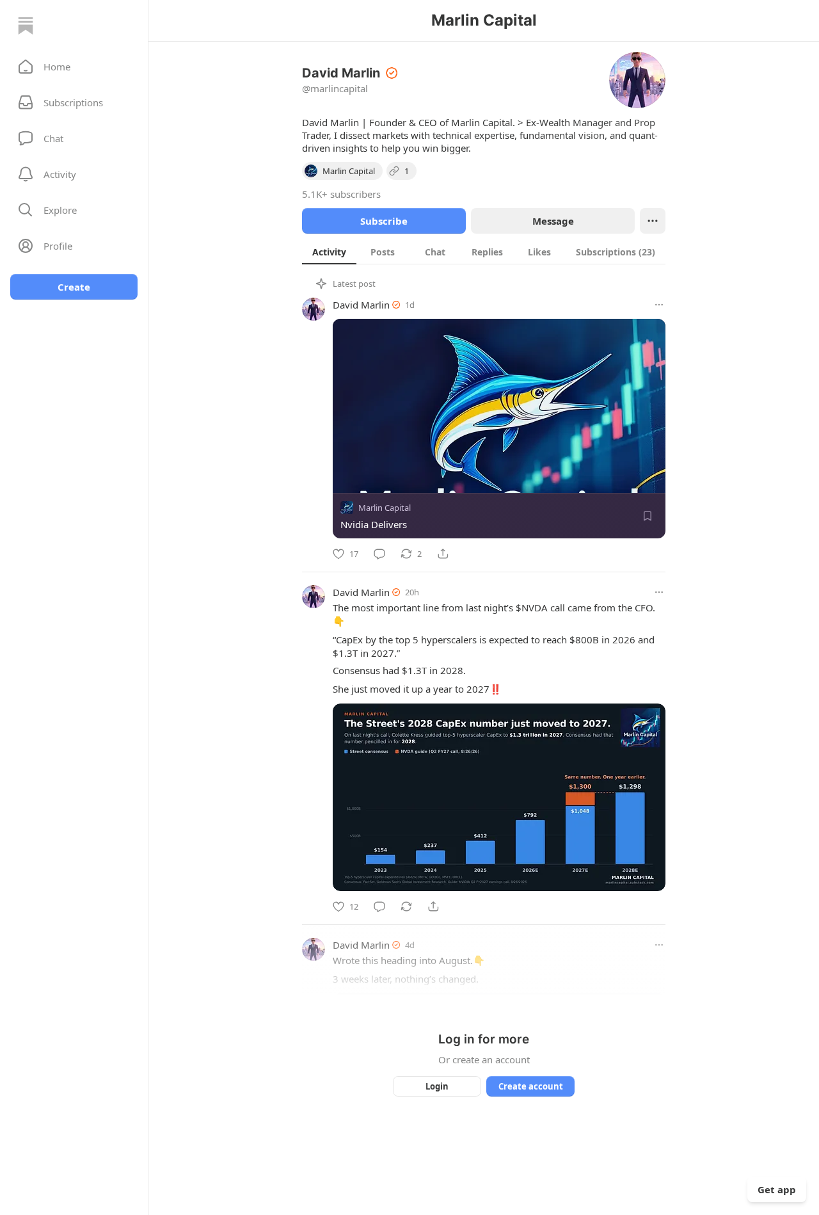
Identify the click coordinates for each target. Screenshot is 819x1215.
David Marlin (361, 304)
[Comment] (379, 553)
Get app (777, 1189)
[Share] (443, 553)
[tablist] (483, 251)
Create (74, 286)
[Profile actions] (652, 221)
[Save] (647, 516)
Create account (530, 1086)
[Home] (25, 25)
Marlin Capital (384, 507)
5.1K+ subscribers (341, 194)
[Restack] (406, 906)
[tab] (329, 251)
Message (553, 220)
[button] (74, 66)
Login (437, 1086)
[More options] (659, 304)
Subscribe (384, 220)
